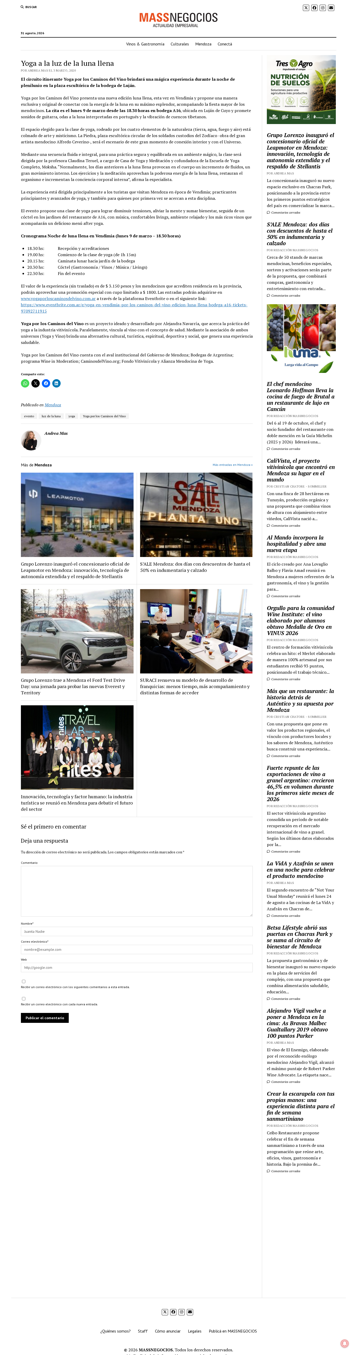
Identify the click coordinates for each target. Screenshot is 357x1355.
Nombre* (27, 923)
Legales (194, 1331)
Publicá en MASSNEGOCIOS (233, 1331)
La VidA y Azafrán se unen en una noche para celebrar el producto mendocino (301, 869)
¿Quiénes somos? (115, 1331)
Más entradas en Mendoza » (233, 465)
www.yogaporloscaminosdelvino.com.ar (58, 298)
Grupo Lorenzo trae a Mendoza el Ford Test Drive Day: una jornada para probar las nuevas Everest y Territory (73, 686)
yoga (71, 416)
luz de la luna (51, 416)
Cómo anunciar (168, 1331)
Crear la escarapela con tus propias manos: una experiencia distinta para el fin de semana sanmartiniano (301, 1106)
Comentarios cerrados (285, 212)
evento (29, 416)
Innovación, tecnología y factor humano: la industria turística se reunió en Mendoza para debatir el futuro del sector (77, 802)
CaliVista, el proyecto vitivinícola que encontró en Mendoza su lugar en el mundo (301, 470)
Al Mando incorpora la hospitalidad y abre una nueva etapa (296, 543)
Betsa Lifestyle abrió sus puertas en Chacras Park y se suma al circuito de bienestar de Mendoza (299, 936)
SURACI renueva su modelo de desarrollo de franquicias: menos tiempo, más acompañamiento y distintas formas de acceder (195, 686)
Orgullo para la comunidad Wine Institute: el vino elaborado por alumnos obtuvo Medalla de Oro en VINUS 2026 (300, 620)
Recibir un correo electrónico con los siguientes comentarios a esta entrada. (75, 987)
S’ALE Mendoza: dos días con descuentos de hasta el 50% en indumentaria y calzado (195, 567)
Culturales (180, 43)
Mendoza (203, 43)
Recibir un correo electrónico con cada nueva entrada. (59, 1004)
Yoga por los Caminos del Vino (104, 416)
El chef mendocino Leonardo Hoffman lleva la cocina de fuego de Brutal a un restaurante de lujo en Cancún (301, 396)
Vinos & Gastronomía (145, 43)
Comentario (29, 863)
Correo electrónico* (34, 941)
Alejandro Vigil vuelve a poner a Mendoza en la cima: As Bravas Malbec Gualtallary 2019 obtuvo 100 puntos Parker (297, 1023)
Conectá (225, 43)
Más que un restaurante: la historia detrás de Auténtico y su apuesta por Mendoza (300, 700)
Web (24, 959)
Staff (143, 1331)
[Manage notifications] (345, 1343)
